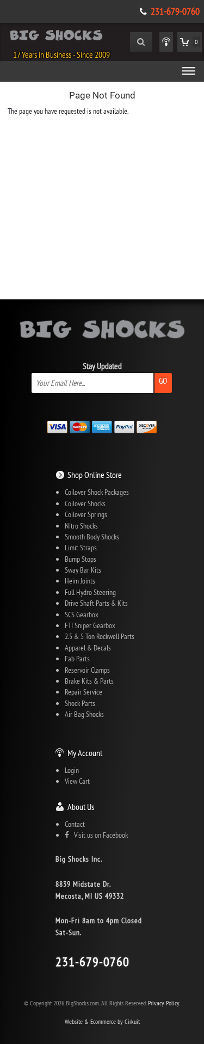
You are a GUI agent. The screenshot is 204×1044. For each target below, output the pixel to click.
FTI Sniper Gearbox (90, 625)
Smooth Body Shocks (92, 537)
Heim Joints (80, 581)
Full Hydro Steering (90, 592)
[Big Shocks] (56, 37)
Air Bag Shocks (84, 714)
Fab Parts (77, 659)
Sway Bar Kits (83, 570)
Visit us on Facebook (98, 835)
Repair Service (83, 692)
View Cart (77, 781)
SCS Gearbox (81, 614)
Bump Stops (80, 559)
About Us (80, 806)
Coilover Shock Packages (97, 492)
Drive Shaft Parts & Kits (96, 603)
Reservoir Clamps (87, 670)
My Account (84, 752)
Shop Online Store (94, 474)
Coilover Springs (86, 514)
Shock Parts (80, 703)
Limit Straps (81, 547)
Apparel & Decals (88, 648)
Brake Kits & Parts (89, 681)
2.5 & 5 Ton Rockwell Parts (99, 636)
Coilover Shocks (85, 503)
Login (72, 770)
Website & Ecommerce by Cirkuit (102, 1021)
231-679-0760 (175, 11)
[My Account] (166, 42)
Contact (75, 824)
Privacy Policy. (164, 1003)
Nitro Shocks (81, 526)
